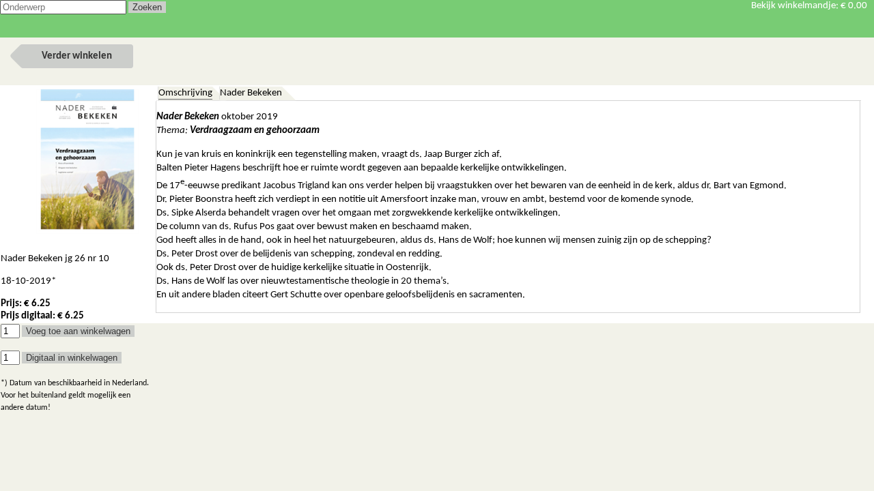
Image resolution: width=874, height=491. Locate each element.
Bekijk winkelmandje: (809, 6)
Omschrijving (185, 93)
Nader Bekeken (251, 93)
